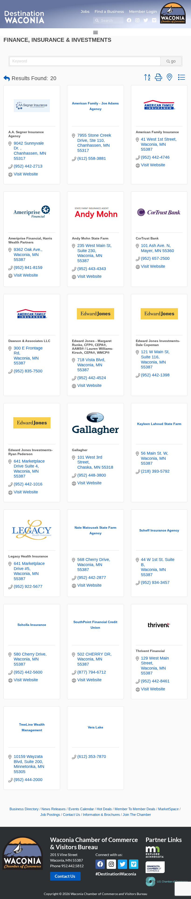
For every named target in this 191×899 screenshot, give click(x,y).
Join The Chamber (137, 815)
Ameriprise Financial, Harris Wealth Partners (30, 240)
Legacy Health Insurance (28, 556)
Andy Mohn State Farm (90, 238)
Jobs (85, 11)
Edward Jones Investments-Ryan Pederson (30, 452)
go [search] (173, 61)
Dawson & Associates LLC (29, 341)
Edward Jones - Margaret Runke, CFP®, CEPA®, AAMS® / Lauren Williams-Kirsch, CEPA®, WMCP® (92, 346)
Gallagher (79, 450)
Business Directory (24, 809)
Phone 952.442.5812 (67, 865)
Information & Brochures (101, 815)
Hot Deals (104, 809)
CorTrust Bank (147, 238)
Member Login (143, 11)
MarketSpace (168, 809)
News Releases (53, 809)
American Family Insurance (157, 132)
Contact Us (71, 815)
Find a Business (109, 11)
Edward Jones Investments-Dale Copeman (158, 343)
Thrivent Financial (150, 651)
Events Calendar (81, 809)
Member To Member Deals (135, 809)
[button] (95, 32)
